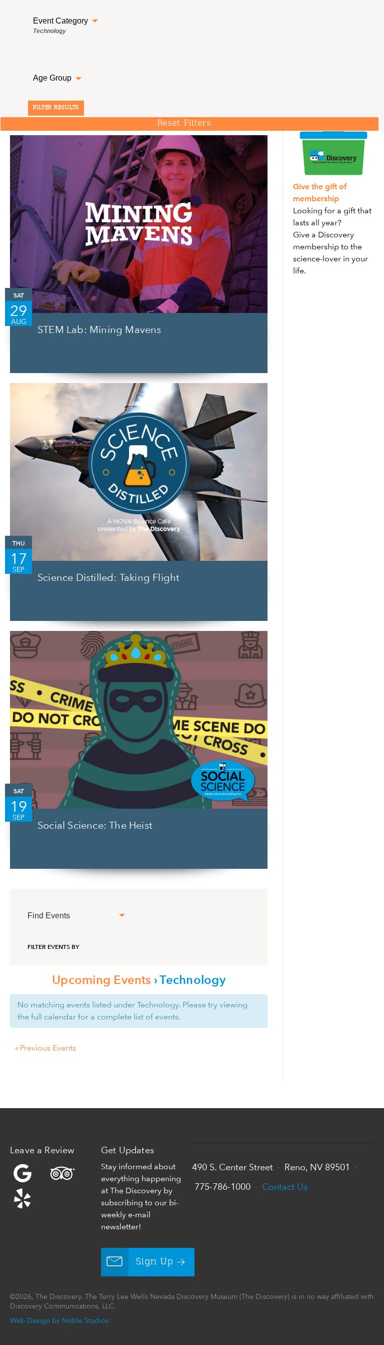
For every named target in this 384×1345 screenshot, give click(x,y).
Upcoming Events (102, 979)
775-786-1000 (222, 1186)
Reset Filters (185, 124)
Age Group (53, 78)
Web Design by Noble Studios (59, 1320)
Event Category (61, 26)
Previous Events (45, 1048)
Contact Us (285, 1186)
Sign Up (155, 1261)
